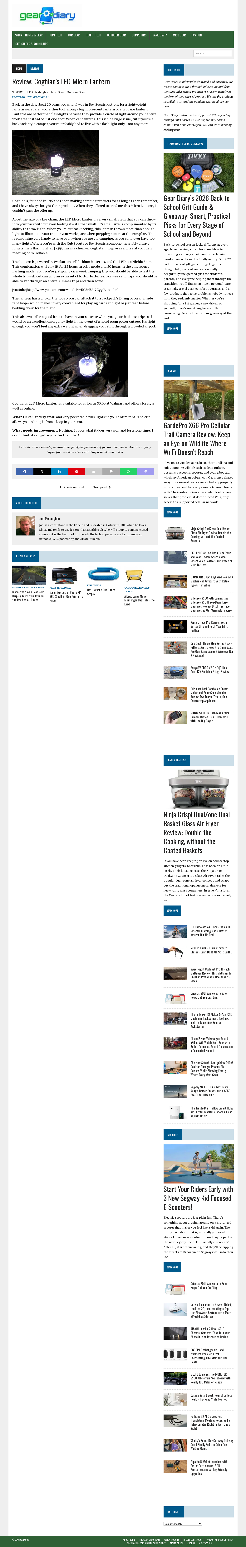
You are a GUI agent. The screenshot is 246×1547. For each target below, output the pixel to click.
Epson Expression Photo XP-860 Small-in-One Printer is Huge (66, 596)
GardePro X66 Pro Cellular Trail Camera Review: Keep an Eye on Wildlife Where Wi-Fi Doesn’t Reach (197, 438)
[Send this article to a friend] (93, 471)
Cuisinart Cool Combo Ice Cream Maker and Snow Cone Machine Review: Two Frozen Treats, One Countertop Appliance (209, 695)
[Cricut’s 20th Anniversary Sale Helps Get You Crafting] (175, 1001)
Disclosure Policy (193, 1539)
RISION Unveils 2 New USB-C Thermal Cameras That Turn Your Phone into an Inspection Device (210, 1333)
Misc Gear (179, 35)
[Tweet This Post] (42, 471)
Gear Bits (172, 1135)
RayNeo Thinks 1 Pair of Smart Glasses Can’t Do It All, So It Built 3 (211, 950)
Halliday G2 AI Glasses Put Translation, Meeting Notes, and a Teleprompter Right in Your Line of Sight (210, 1422)
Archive (191, 1543)
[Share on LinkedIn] (59, 471)
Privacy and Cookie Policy (220, 1539)
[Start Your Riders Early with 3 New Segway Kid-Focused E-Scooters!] (199, 1181)
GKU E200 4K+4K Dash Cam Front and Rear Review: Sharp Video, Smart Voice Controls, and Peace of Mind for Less (211, 559)
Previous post (73, 487)
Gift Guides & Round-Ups (31, 44)
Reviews (17, 587)
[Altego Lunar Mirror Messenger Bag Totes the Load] (134, 582)
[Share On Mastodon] (145, 471)
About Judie (129, 1539)
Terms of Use (176, 1543)
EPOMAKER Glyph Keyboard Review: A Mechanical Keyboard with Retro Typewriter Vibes (212, 581)
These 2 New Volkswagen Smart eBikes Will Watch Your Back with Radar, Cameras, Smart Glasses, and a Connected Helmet (212, 1044)
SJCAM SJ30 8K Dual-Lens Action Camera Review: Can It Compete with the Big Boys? (209, 717)
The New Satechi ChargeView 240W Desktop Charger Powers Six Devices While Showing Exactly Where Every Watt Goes (211, 1068)
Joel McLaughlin (37, 97)
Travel (128, 591)
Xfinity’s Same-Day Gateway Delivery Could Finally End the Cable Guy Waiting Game (211, 1444)
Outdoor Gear (116, 35)
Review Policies (172, 1539)
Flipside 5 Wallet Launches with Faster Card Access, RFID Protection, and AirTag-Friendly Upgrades (209, 1467)
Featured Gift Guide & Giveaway (185, 143)
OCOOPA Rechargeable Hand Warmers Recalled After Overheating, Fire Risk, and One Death (208, 1356)
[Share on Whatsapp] (128, 471)
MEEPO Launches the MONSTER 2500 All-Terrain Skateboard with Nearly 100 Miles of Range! (210, 1378)
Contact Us (205, 1543)
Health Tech (93, 35)
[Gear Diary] (47, 15)
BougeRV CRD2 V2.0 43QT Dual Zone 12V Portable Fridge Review (209, 669)
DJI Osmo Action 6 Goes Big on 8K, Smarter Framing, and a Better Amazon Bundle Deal (210, 931)
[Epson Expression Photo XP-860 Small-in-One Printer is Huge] (65, 582)
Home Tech (55, 35)
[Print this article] (111, 471)
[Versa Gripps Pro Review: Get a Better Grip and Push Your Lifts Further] (175, 631)
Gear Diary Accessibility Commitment (146, 1543)
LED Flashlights (37, 92)
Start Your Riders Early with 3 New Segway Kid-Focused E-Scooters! (198, 1198)
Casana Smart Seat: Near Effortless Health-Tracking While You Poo (211, 1397)
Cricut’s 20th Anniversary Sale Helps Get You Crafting (208, 995)
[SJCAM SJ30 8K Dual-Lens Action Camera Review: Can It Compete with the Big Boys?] (175, 721)
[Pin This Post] (76, 471)
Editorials (94, 585)
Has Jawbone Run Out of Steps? (101, 592)
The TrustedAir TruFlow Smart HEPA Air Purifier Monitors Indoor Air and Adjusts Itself (211, 1112)
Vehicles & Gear (34, 587)
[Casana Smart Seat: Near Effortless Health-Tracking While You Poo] (175, 1403)
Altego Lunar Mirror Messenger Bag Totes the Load (139, 600)
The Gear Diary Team (149, 1539)
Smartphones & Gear (29, 35)
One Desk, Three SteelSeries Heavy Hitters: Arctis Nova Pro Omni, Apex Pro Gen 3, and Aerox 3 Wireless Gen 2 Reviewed (212, 649)
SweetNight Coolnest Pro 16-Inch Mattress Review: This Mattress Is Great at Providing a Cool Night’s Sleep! (210, 975)
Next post (99, 487)
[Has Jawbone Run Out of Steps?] (104, 580)
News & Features (60, 587)
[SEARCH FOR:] (212, 53)
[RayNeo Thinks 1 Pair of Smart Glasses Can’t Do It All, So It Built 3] (175, 956)
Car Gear (74, 35)
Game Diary (159, 35)
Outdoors (131, 587)
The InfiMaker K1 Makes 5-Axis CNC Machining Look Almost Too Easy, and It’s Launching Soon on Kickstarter (211, 1020)
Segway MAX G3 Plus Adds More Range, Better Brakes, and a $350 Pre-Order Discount (210, 1091)
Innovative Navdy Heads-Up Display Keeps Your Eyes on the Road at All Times (28, 596)
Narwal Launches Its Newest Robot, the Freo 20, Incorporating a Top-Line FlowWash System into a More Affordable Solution (211, 1310)
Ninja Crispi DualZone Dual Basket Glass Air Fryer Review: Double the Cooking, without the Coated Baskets (210, 534)
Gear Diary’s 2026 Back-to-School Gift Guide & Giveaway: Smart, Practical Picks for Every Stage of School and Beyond (198, 216)
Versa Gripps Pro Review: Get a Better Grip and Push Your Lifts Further (209, 626)
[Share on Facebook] (24, 471)
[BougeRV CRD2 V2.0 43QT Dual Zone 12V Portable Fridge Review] (175, 676)
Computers (139, 35)
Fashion (197, 35)
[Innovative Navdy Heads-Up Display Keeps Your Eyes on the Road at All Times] (29, 582)
